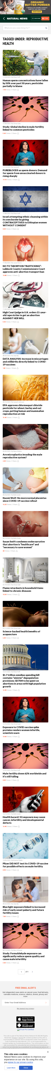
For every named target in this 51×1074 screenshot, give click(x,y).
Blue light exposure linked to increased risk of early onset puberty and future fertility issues (24, 909)
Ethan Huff (16, 77)
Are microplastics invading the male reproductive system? (22, 456)
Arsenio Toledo (17, 860)
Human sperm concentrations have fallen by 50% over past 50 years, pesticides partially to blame (25, 83)
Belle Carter (17, 495)
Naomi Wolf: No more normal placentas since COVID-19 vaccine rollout (24, 499)
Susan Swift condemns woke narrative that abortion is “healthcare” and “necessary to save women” (24, 544)
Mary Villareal (17, 950)
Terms (20, 1038)
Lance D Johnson (18, 402)
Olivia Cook (16, 123)
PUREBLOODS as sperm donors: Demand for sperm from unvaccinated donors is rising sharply (25, 173)
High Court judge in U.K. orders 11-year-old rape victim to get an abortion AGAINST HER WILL (24, 315)
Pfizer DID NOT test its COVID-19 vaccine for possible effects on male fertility (25, 865)
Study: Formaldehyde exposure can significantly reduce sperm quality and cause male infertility (23, 956)
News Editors (17, 451)
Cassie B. (16, 167)
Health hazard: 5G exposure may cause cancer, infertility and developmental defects (24, 820)
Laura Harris (17, 263)
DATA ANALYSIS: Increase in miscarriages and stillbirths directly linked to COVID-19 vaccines (25, 361)
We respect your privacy (25, 1008)
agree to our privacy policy (20, 1062)
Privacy (14, 1038)
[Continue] (46, 1003)
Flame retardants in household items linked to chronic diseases (23, 589)
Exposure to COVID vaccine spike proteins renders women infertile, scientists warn (21, 730)
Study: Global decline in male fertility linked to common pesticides (23, 128)
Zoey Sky (16, 355)
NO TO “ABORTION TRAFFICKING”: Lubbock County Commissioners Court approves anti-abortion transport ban (24, 269)
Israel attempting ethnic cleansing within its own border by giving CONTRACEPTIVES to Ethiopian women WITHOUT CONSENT (25, 221)
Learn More (11, 1068)
